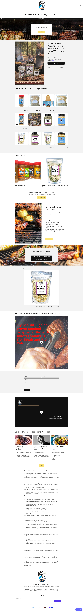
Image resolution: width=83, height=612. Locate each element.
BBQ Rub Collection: (19, 185)
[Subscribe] (31, 601)
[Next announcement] (57, 18)
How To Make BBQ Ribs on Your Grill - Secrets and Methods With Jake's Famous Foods (39, 313)
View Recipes (49, 238)
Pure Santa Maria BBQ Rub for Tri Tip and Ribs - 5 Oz (22, 108)
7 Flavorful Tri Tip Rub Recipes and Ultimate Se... (23, 447)
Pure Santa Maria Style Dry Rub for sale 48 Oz (49, 108)
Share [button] (49, 67)
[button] (2, 6)
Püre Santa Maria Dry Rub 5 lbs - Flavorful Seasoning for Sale (36, 108)
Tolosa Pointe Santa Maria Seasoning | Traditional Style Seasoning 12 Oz (21, 146)
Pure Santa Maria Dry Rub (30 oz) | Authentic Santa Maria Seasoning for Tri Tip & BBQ (62, 147)
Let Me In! (41, 31)
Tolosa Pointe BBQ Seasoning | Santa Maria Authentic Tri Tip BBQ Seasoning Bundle (35, 128)
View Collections (41, 197)
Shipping (49, 57)
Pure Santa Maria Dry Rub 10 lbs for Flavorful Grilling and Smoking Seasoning (62, 109)
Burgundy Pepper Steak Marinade (41, 259)
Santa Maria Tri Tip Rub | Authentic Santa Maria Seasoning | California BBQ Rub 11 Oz (22, 128)
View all (41, 465)
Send (27, 389)
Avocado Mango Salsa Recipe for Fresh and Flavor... (58, 448)
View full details (60, 67)
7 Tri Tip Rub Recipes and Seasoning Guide (41, 256)
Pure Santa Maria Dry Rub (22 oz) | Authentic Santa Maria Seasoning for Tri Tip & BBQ (62, 128)
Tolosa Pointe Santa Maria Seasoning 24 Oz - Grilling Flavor (35, 146)
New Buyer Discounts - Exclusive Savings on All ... (41, 447)
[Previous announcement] (26, 18)
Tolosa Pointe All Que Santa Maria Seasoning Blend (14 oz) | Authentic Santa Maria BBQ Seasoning (49, 147)
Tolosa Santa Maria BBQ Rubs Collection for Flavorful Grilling (55, 185)
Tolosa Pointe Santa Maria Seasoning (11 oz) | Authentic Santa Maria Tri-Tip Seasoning (48, 128)
